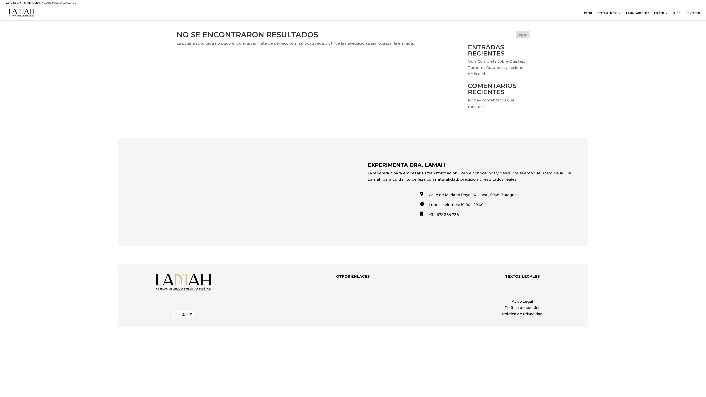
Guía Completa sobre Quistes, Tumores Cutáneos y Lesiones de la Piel (496, 67)
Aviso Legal (522, 301)
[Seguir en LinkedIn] (191, 314)
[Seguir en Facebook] (176, 314)
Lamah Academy (637, 13)
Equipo (659, 13)
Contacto (693, 13)
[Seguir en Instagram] (183, 314)
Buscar (522, 34)
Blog (676, 13)
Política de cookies (522, 307)
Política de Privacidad (522, 314)
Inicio (588, 13)
